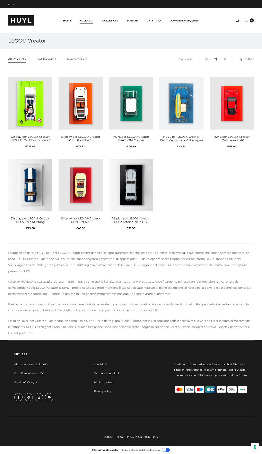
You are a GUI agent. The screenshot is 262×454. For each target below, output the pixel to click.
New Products (77, 59)
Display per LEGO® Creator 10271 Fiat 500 (80, 220)
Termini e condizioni (106, 373)
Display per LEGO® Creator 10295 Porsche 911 (80, 138)
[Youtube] (49, 397)
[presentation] (10, 103)
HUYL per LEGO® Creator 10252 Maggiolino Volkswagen (181, 138)
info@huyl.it (30, 382)
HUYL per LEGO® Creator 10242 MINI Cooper (131, 138)
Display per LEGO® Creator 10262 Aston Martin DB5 (131, 220)
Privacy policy (102, 391)
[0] (247, 20)
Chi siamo (154, 20)
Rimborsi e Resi (103, 382)
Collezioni (110, 20)
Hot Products (46, 59)
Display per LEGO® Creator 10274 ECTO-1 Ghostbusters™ (30, 138)
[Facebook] (18, 397)
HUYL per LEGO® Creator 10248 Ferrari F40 (231, 138)
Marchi (132, 20)
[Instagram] (39, 397)
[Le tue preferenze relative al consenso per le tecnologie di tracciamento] (255, 447)
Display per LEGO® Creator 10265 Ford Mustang (30, 220)
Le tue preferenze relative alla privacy (141, 450)
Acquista (86, 20)
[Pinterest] (29, 397)
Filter (249, 59)
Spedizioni (100, 364)
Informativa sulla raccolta (105, 450)
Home (67, 20)
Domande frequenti (184, 20)
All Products (17, 59)
